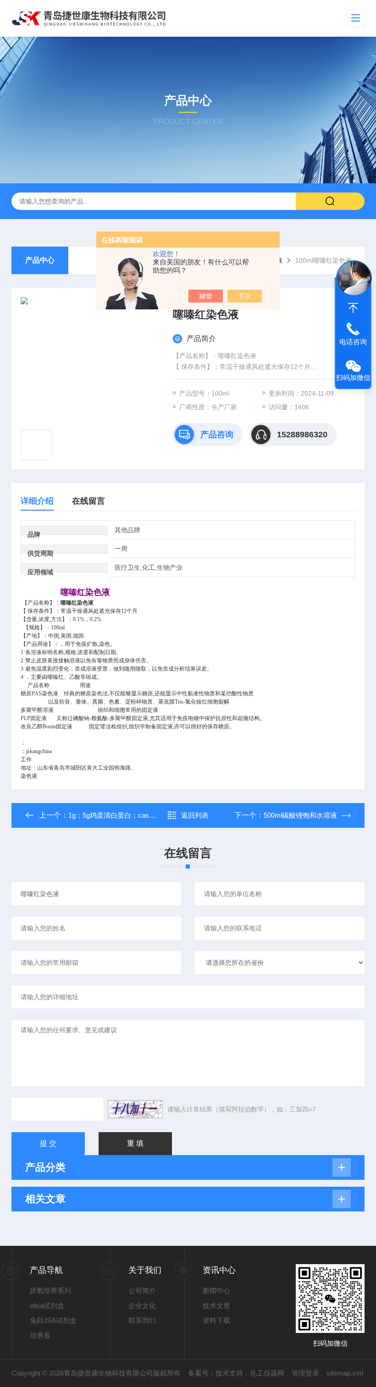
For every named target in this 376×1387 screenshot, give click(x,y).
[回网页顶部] (353, 308)
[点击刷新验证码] (135, 1109)
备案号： (202, 1373)
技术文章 (216, 1306)
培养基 (40, 1335)
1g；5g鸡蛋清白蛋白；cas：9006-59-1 (127, 815)
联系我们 (142, 1320)
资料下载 (216, 1320)
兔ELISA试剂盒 (53, 1320)
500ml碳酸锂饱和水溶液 (300, 815)
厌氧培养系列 (50, 1290)
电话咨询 (353, 342)
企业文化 (142, 1306)
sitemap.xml (344, 1373)
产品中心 (40, 260)
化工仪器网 (267, 1373)
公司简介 (142, 1290)
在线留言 (88, 501)
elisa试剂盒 (47, 1306)
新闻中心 (216, 1290)
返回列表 (195, 815)
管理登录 (305, 1373)
